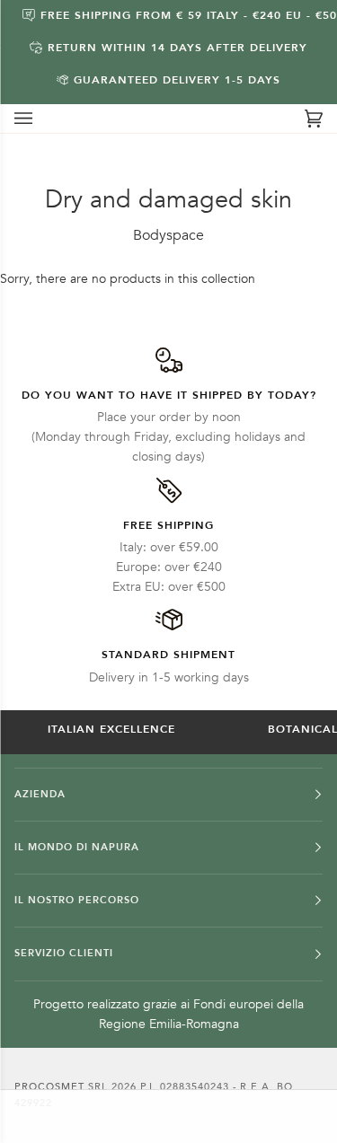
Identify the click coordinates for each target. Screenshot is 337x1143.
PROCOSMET (51, 1087)
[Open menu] (41, 118)
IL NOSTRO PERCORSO (76, 900)
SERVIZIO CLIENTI (63, 953)
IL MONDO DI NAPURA (76, 847)
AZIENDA (40, 794)
